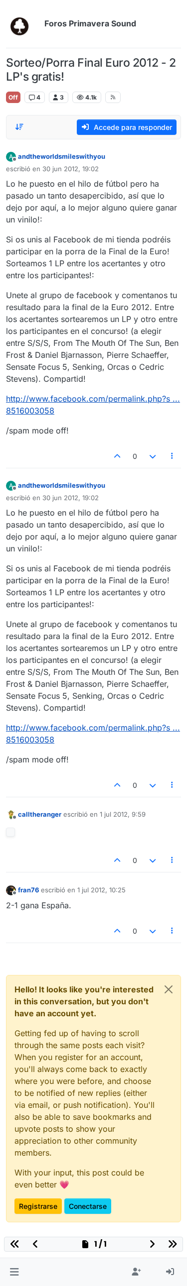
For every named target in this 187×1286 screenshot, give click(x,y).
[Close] (169, 989)
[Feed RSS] (113, 97)
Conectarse (88, 1206)
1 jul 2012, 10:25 (101, 890)
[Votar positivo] (118, 456)
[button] (14, 1272)
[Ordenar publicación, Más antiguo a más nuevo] (19, 127)
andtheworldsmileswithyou (61, 156)
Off (13, 97)
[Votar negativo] (153, 456)
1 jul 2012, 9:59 (123, 814)
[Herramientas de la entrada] (173, 456)
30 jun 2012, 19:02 (70, 169)
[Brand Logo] (23, 24)
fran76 (28, 890)
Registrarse (38, 1206)
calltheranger (39, 814)
